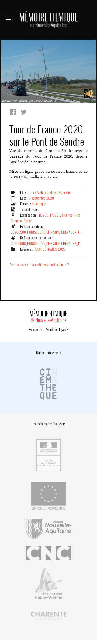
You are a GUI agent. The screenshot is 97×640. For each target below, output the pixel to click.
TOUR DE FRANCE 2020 (50, 249)
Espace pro (36, 329)
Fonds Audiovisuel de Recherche (50, 192)
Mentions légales (57, 329)
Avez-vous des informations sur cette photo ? (39, 264)
